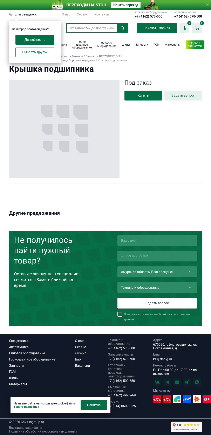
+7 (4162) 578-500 (188, 16)
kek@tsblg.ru (162, 359)
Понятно (94, 405)
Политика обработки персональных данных (43, 431)
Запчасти (16, 366)
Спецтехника (19, 341)
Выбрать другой (35, 52)
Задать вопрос (183, 95)
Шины (13, 378)
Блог (78, 359)
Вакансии (82, 366)
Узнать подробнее (26, 406)
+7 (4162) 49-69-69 (122, 395)
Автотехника (19, 347)
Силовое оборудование (27, 353)
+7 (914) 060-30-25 (122, 406)
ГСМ (12, 372)
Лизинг (80, 353)
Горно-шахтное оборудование (32, 359)
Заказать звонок (157, 28)
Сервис (82, 14)
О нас (66, 14)
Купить (143, 95)
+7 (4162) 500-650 (121, 381)
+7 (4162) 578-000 (148, 16)
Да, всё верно (35, 40)
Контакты (102, 14)
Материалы (18, 384)
